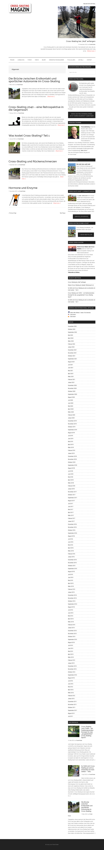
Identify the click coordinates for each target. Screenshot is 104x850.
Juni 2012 (70, 684)
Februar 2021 (71, 379)
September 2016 (72, 533)
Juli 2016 (70, 539)
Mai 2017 (70, 509)
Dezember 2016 (72, 524)
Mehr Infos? (84, 150)
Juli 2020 (70, 400)
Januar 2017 (71, 521)
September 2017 (72, 497)
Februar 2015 (71, 589)
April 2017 (70, 512)
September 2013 (72, 639)
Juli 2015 (70, 574)
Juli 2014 (70, 610)
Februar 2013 (71, 660)
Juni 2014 (70, 613)
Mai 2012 (70, 687)
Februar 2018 (71, 486)
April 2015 (70, 583)
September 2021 (72, 359)
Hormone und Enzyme (23, 187)
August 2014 (71, 607)
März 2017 (71, 515)
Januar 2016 (71, 557)
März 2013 (71, 657)
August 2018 (71, 468)
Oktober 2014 (71, 601)
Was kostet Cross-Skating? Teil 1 (29, 135)
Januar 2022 (71, 347)
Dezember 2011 (72, 701)
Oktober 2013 (71, 636)
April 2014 (70, 619)
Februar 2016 (71, 554)
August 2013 (71, 642)
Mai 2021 (70, 370)
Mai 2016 (70, 545)
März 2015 (71, 586)
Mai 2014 (70, 616)
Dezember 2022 (72, 326)
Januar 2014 (71, 627)
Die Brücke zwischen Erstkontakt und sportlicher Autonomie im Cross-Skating (34, 80)
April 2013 (70, 654)
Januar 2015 (71, 592)
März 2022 (71, 341)
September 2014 (72, 604)
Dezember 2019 (72, 421)
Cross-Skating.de (23, 8)
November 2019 (72, 424)
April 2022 (70, 338)
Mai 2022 (70, 335)
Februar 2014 (71, 624)
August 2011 (71, 713)
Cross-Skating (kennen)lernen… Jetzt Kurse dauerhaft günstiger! (82, 115)
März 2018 (71, 483)
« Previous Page (12, 213)
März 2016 (71, 551)
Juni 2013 (70, 648)
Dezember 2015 (72, 559)
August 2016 (71, 536)
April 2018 (70, 480)
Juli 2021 (70, 364)
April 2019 (70, 444)
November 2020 (72, 388)
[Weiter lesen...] (91, 51)
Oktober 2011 (71, 707)
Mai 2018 (70, 477)
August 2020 (71, 397)
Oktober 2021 (71, 356)
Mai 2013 (70, 651)
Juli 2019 (70, 435)
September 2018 (72, 465)
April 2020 (70, 409)
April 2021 (70, 373)
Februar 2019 (71, 450)
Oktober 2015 (71, 565)
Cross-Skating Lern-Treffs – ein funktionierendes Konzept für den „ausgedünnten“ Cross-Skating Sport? (81, 295)
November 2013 (72, 633)
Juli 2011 (70, 716)
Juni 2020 (70, 403)
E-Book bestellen (86, 234)
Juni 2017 (70, 506)
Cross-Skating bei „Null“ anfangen (80, 41)
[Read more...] (51, 96)
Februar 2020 (71, 415)
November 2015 (72, 562)
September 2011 (72, 710)
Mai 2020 (70, 406)
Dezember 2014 (72, 595)
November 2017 (72, 491)
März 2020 (71, 412)
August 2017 (71, 500)
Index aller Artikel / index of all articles (80, 312)
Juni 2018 (70, 474)
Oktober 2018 (71, 462)
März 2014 (71, 621)
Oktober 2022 (71, 329)
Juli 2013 (70, 645)
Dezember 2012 (72, 666)
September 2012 (72, 675)
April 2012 (70, 689)
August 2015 (71, 571)
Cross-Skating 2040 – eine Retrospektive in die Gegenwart (36, 108)
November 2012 (72, 669)
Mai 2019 (70, 441)
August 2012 (71, 678)
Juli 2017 (70, 503)
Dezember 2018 (72, 456)
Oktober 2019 (71, 427)
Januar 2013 (71, 663)
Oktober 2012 (71, 672)
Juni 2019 (70, 438)
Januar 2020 (71, 418)
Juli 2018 (70, 471)
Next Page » (63, 213)
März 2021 (71, 376)
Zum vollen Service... (82, 216)
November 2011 (72, 704)
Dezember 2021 (72, 350)
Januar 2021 (71, 382)
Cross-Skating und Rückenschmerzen (33, 161)
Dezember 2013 (72, 630)
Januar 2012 (71, 698)
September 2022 (72, 332)
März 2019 (71, 447)
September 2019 (72, 429)
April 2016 (70, 548)
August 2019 (71, 432)
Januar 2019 (71, 453)
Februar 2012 (71, 695)
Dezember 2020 (72, 385)
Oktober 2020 (71, 391)
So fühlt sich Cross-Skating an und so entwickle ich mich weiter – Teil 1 (88, 768)
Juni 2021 (70, 367)
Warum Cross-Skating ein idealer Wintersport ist (81, 285)
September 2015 (72, 568)
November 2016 (72, 527)
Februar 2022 (71, 344)
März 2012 (71, 692)
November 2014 (72, 598)
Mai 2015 (70, 580)
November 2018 (72, 459)
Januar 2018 (71, 489)
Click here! (72, 314)
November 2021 (72, 353)
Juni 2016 (70, 542)
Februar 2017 (71, 518)
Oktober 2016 (71, 530)
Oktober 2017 (71, 494)
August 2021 (71, 361)
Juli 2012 (70, 681)
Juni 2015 (70, 577)
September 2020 (72, 394)
